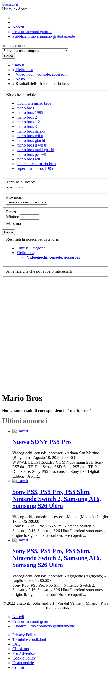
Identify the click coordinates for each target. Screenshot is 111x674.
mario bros (25, 108)
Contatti (18, 667)
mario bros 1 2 (28, 122)
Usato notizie (23, 663)
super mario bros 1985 (35, 168)
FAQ (16, 644)
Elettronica (25, 252)
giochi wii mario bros (34, 103)
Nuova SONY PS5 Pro (41, 442)
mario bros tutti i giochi (35, 150)
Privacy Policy (24, 635)
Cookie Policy (24, 658)
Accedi (18, 27)
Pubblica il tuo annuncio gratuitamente (43, 36)
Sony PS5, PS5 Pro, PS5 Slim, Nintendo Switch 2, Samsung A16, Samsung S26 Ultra (56, 498)
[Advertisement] (55, 332)
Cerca (8, 56)
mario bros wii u (30, 136)
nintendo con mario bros (36, 164)
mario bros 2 (27, 117)
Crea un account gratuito (32, 31)
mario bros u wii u (31, 145)
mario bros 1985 (30, 112)
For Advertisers (24, 653)
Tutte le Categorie (31, 248)
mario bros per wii (31, 154)
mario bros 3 (27, 126)
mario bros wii (28, 159)
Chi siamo (20, 649)
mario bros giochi (31, 140)
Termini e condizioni (29, 639)
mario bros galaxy (31, 131)
